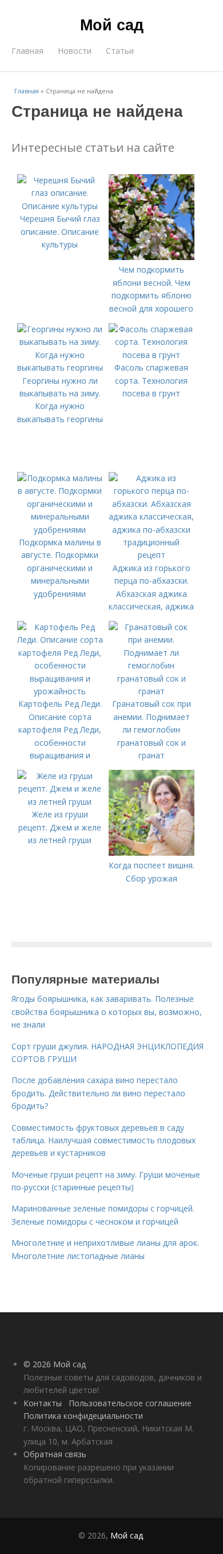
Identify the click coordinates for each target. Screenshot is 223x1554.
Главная (27, 50)
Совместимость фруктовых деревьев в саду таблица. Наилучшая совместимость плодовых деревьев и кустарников (103, 1140)
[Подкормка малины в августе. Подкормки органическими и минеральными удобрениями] (60, 529)
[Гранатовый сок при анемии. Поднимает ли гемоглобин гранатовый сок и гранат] (151, 691)
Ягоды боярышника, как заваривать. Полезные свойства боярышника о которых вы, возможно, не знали (106, 1011)
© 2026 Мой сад (54, 1364)
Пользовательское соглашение (130, 1403)
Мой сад (112, 24)
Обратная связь (54, 1454)
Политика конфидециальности (83, 1415)
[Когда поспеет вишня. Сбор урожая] (151, 852)
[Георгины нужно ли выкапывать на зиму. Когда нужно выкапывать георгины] (60, 367)
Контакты (42, 1403)
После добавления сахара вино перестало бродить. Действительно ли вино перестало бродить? (98, 1093)
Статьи (120, 50)
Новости (74, 50)
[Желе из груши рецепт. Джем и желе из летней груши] (60, 801)
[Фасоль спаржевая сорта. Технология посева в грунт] (151, 354)
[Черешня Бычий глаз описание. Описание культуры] (60, 205)
